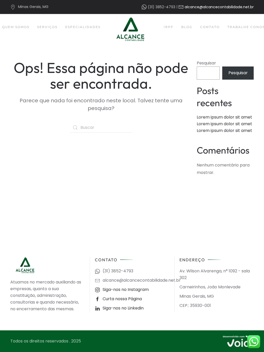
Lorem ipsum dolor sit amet (224, 117)
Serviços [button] (47, 27)
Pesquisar (206, 63)
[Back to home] (132, 29)
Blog (186, 27)
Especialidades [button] (83, 27)
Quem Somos (15, 27)
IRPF (169, 27)
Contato (210, 27)
